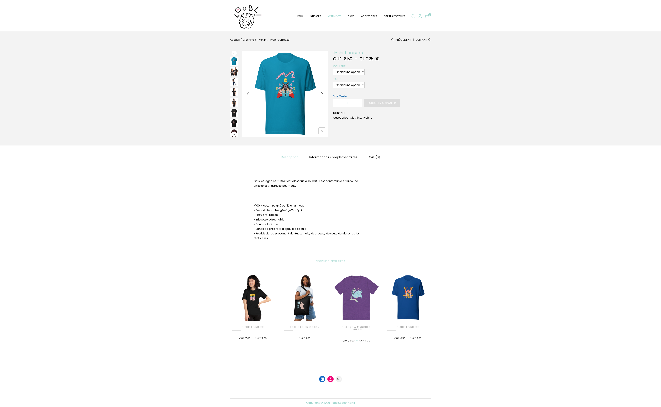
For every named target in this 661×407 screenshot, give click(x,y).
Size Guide (340, 96)
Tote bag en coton (304, 327)
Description (289, 157)
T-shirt (261, 40)
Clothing (248, 40)
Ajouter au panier (382, 103)
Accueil (235, 40)
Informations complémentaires (333, 157)
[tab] (289, 157)
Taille (337, 79)
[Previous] (248, 93)
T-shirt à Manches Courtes (356, 328)
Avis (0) (374, 157)
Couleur (339, 66)
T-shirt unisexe (253, 327)
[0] (426, 16)
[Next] (322, 93)
